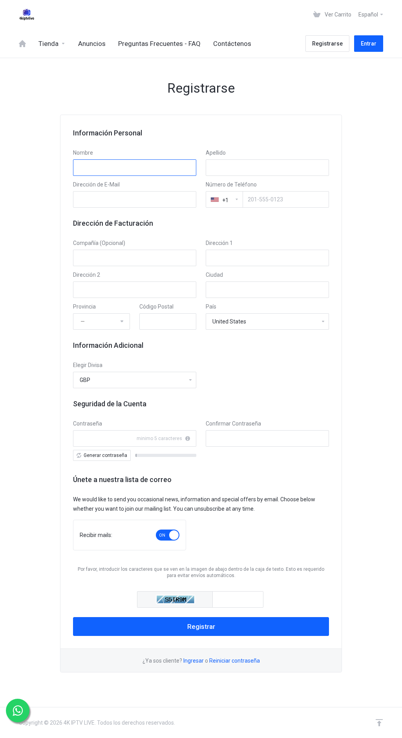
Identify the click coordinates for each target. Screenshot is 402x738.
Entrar (368, 43)
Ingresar (193, 661)
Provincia (84, 306)
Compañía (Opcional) (99, 243)
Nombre (83, 153)
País (211, 306)
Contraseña (87, 423)
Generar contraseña (105, 455)
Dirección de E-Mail (96, 184)
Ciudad (214, 275)
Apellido (216, 153)
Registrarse (327, 43)
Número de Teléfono (231, 184)
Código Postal (156, 306)
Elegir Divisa (87, 365)
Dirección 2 (86, 275)
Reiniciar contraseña (234, 661)
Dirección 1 (219, 243)
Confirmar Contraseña (233, 423)
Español (368, 14)
